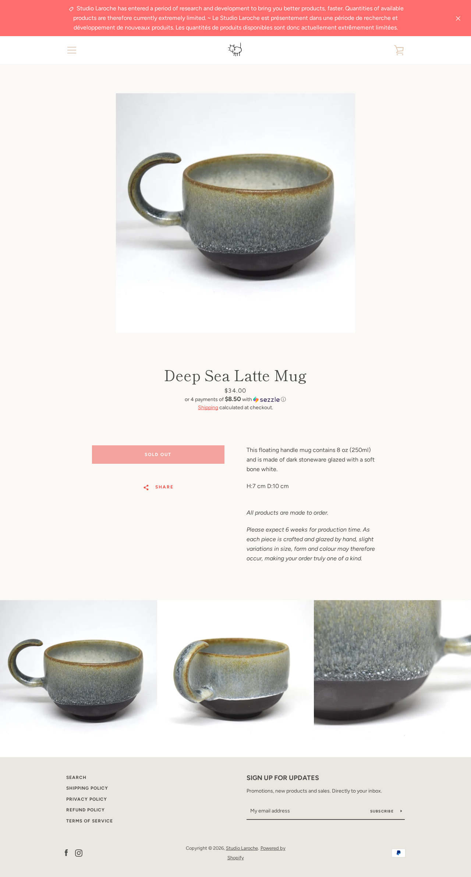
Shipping (208, 407)
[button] (235, 399)
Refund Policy (85, 809)
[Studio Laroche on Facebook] (66, 852)
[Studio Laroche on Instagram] (78, 852)
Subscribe (382, 811)
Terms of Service (89, 821)
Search (76, 777)
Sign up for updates (283, 778)
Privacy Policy (86, 799)
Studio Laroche (242, 848)
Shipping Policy (87, 788)
